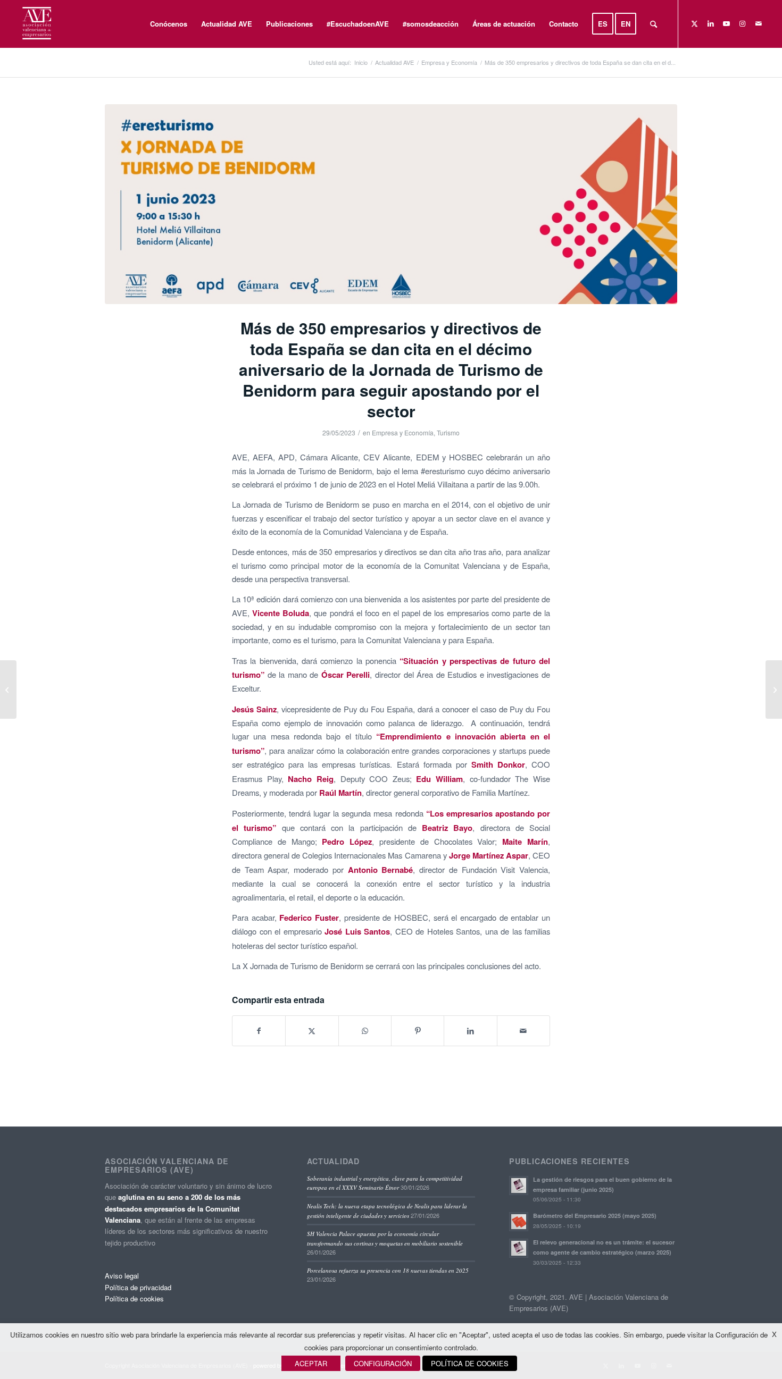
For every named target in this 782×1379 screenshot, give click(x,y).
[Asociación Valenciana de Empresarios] (35, 24)
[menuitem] (168, 24)
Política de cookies (134, 1298)
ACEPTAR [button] (311, 1363)
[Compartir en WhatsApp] (365, 1031)
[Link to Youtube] (727, 23)
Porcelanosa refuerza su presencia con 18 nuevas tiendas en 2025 (388, 1270)
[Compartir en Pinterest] (418, 1031)
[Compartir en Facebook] (258, 1031)
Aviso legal (122, 1276)
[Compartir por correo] (523, 1031)
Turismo (448, 432)
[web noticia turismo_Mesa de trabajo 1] (391, 204)
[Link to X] (695, 23)
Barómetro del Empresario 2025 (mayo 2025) (594, 1216)
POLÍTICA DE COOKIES (470, 1363)
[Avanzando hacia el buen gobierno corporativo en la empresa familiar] (8, 689)
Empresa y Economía (403, 432)
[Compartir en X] (312, 1031)
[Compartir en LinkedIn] (470, 1031)
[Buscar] (653, 24)
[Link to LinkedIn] (711, 23)
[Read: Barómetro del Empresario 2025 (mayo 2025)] (518, 1221)
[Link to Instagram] (743, 23)
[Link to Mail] (759, 23)
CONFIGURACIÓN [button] (383, 1363)
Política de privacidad (138, 1287)
